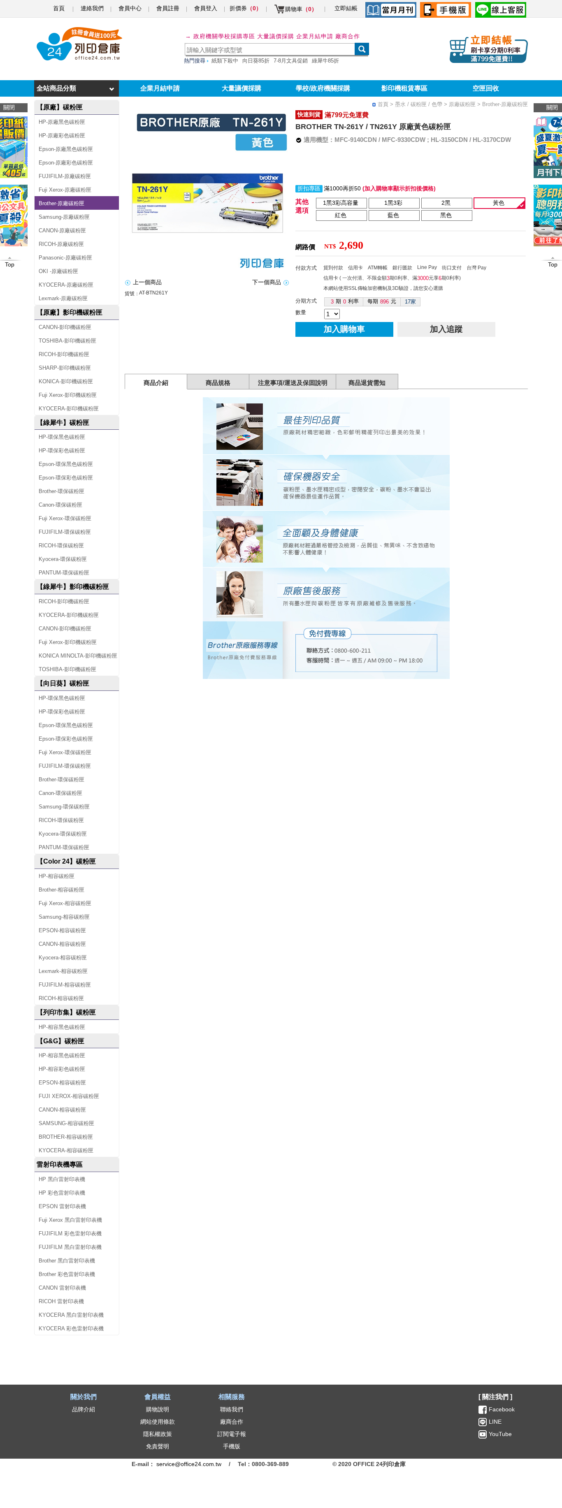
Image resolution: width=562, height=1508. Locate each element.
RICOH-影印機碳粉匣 (64, 354)
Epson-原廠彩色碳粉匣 (66, 163)
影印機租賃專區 (404, 88)
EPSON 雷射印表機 (62, 1206)
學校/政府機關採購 (323, 88)
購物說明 (157, 1409)
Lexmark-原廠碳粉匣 (63, 298)
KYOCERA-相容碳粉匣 (66, 1150)
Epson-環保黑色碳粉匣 (66, 464)
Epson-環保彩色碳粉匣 (66, 478)
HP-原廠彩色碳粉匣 (62, 135)
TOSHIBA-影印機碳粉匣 (67, 341)
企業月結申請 (160, 88)
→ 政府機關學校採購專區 (220, 36)
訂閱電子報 (231, 1434)
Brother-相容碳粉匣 (61, 890)
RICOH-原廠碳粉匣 (61, 244)
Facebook (502, 1409)
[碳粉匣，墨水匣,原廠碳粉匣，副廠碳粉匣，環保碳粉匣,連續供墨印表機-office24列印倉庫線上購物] (78, 44)
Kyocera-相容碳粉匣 (63, 957)
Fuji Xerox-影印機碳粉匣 (68, 395)
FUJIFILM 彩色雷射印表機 (70, 1233)
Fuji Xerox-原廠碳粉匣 (65, 190)
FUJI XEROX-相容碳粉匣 (69, 1096)
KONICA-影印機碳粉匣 (66, 381)
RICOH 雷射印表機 (61, 1301)
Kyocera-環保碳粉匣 (63, 559)
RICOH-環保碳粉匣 (61, 545)
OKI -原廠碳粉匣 (58, 271)
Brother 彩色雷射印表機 (67, 1274)
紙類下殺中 (224, 61)
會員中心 (130, 8)
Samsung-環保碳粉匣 (64, 807)
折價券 (246, 8)
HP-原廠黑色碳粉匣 (62, 122)
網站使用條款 (157, 1421)
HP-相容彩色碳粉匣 (62, 1069)
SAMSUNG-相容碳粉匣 (66, 1123)
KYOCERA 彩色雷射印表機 (71, 1328)
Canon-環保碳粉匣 (60, 505)
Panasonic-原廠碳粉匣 (65, 258)
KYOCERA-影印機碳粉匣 (69, 408)
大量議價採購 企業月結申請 (295, 36)
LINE (494, 1421)
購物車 (301, 9)
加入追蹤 (446, 329)
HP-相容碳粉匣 (56, 876)
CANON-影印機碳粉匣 (65, 327)
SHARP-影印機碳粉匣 (65, 368)
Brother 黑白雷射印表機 (67, 1261)
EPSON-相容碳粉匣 (62, 930)
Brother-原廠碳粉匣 (61, 203)
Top (552, 264)
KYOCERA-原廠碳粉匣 (66, 285)
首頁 (59, 8)
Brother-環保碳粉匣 (61, 491)
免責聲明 (157, 1446)
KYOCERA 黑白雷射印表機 (71, 1315)
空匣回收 (486, 88)
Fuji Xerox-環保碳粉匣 (65, 518)
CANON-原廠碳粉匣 (62, 230)
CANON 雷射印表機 (62, 1288)
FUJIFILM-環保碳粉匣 (65, 532)
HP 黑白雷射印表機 (62, 1179)
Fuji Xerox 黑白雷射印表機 (70, 1220)
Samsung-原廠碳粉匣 (64, 217)
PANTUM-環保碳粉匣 (64, 573)
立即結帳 (346, 8)
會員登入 (205, 8)
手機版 (231, 1446)
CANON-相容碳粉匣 (62, 944)
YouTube (499, 1434)
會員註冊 (167, 8)
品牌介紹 (83, 1409)
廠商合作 (347, 36)
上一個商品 (147, 282)
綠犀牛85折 (325, 61)
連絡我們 (92, 8)
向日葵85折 (255, 61)
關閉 (552, 107)
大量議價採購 (241, 88)
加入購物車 (344, 329)
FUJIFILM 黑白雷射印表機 (70, 1247)
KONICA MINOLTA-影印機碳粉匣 (78, 656)
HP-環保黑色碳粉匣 (62, 437)
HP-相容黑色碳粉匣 (62, 1027)
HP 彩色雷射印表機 (62, 1193)
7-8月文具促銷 (291, 61)
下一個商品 (266, 282)
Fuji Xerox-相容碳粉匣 (65, 903)
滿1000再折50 (342, 188)
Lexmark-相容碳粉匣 (63, 971)
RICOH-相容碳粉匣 (61, 998)
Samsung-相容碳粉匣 (64, 917)
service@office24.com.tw (188, 1464)
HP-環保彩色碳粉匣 (62, 450)
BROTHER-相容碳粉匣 (66, 1137)
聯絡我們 (231, 1409)
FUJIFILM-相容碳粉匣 (65, 985)
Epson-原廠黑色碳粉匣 (66, 149)
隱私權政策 (157, 1434)
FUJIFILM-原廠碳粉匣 (65, 176)
